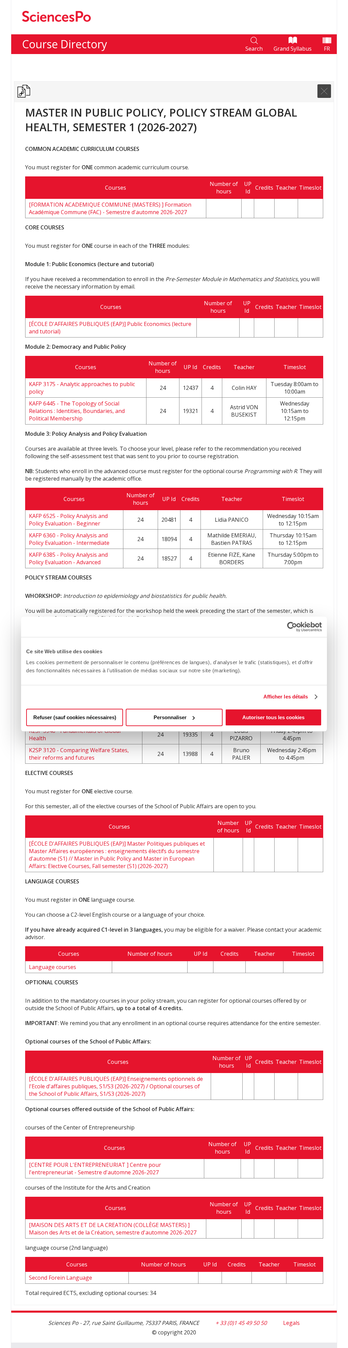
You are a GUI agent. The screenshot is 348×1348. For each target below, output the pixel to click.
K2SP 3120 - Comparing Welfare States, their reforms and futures (79, 753)
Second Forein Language (60, 1277)
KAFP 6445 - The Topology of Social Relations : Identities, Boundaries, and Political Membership (77, 411)
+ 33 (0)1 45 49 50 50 (241, 1323)
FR (327, 48)
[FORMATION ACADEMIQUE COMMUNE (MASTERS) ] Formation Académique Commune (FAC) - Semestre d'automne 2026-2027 (110, 208)
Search (254, 48)
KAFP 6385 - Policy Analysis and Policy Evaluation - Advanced (68, 558)
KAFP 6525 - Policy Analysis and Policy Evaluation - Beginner (68, 519)
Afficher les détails (285, 696)
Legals (291, 1323)
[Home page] (56, 30)
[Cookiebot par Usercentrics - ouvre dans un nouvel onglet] (292, 627)
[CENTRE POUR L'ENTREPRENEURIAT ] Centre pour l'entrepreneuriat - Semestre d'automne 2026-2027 (95, 1168)
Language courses (52, 967)
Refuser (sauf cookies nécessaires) (74, 717)
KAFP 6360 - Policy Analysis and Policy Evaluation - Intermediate (69, 539)
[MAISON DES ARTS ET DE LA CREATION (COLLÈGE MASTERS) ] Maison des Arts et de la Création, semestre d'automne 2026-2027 (112, 1228)
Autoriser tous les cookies (273, 717)
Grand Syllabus (293, 48)
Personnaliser (170, 717)
